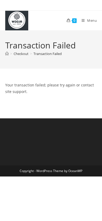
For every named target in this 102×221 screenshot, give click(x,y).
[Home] (7, 53)
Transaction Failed (47, 53)
